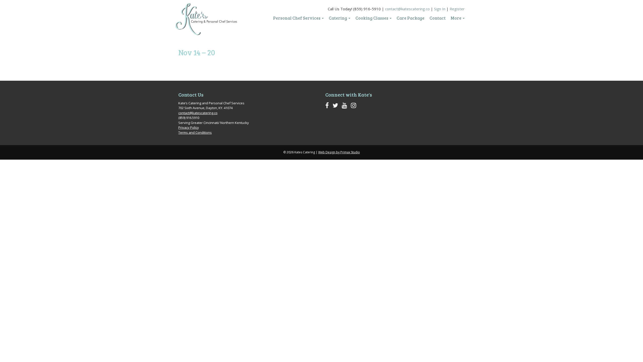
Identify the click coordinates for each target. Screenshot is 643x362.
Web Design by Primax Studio (339, 152)
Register (457, 8)
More (456, 18)
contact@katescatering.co (407, 8)
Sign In (439, 8)
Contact (438, 18)
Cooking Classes (372, 18)
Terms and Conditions (195, 132)
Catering (338, 18)
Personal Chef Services (297, 18)
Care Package (410, 18)
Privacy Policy (188, 127)
